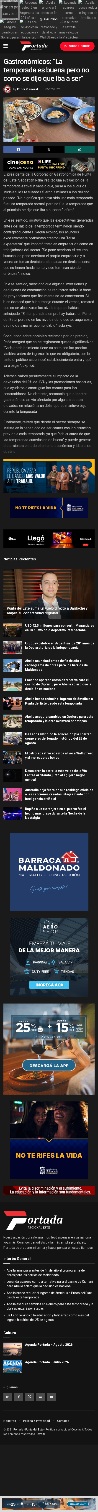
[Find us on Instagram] (7, 1397)
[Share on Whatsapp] (80, 149)
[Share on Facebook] (18, 149)
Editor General (27, 89)
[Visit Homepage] (34, 46)
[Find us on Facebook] (18, 1397)
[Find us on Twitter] (29, 1397)
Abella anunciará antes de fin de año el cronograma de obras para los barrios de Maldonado (56, 665)
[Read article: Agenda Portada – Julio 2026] (12, 1366)
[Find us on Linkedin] (40, 1397)
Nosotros (9, 1421)
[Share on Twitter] (49, 149)
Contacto (63, 1421)
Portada (41, 1434)
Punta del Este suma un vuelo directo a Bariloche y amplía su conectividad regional (47, 610)
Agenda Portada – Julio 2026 (47, 1362)
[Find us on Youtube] (51, 1397)
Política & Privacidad (36, 1421)
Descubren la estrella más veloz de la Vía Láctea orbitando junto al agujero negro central (56, 775)
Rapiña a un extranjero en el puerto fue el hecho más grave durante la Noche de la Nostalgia (55, 813)
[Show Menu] (5, 46)
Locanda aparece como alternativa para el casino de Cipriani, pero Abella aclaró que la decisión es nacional (58, 684)
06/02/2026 (52, 89)
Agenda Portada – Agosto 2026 (48, 1344)
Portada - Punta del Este (28, 1429)
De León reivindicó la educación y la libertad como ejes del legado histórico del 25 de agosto (58, 738)
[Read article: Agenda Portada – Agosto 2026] (12, 1349)
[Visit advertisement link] (49, 164)
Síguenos (50, 19)
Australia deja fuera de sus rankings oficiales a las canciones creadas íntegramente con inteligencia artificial (59, 794)
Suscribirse (79, 46)
